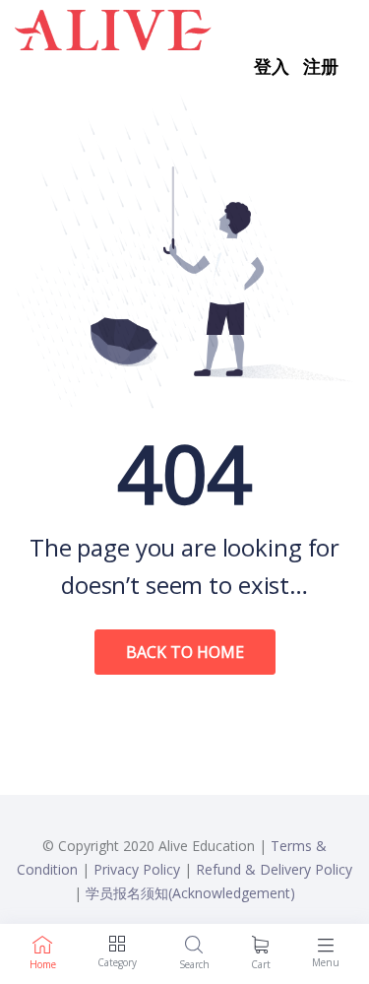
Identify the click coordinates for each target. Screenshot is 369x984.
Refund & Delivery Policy (274, 869)
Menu (325, 962)
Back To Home (185, 652)
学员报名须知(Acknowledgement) (190, 893)
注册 (320, 66)
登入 (271, 66)
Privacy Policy (136, 869)
